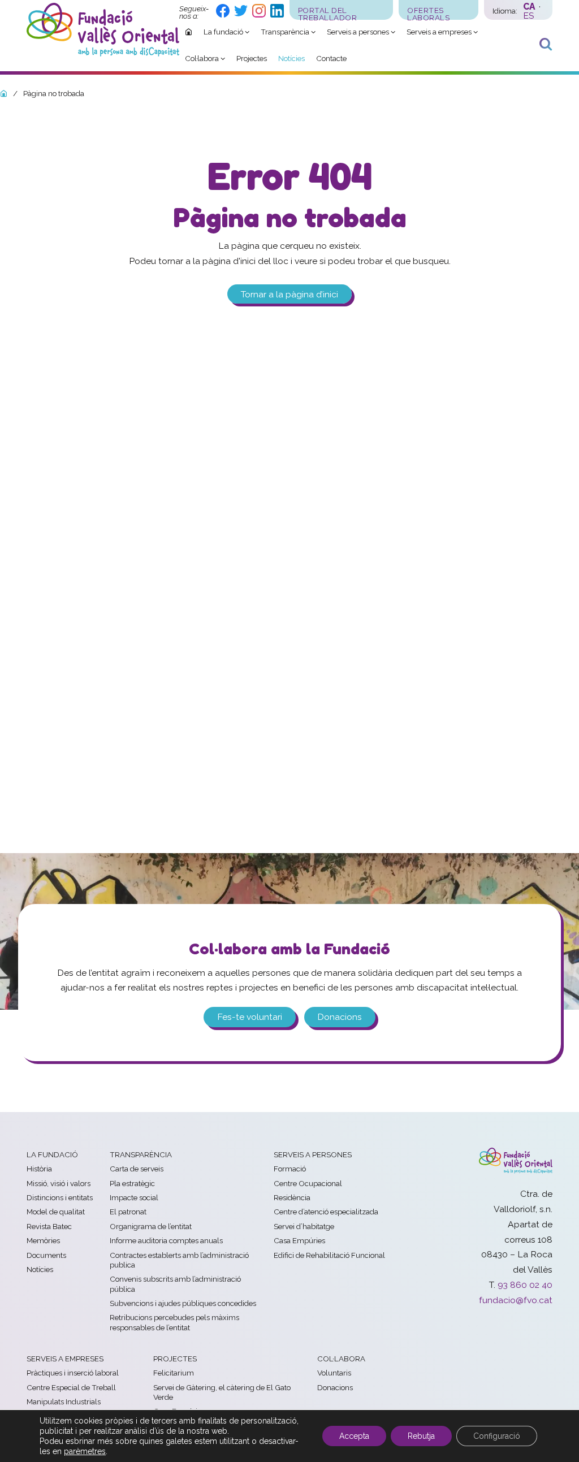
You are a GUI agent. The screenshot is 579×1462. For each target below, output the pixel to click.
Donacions (339, 1016)
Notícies (40, 1269)
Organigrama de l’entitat (151, 1226)
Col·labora (341, 1358)
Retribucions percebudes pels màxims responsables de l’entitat (174, 1322)
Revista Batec (49, 1226)
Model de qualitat (56, 1211)
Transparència (141, 1154)
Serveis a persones (313, 1154)
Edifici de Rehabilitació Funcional (329, 1255)
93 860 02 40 (525, 1284)
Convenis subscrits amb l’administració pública (175, 1283)
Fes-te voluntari (249, 1016)
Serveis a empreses (65, 1358)
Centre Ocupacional (308, 1183)
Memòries (43, 1240)
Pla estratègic (132, 1183)
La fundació (52, 1154)
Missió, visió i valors (58, 1183)
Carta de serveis (136, 1168)
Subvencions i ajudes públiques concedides (183, 1303)
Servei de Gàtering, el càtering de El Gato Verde (222, 1392)
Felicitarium (173, 1372)
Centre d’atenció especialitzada (326, 1211)
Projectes (175, 1358)
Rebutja (421, 1436)
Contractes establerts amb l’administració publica (179, 1260)
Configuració (496, 1436)
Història (39, 1168)
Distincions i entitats (60, 1197)
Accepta (354, 1436)
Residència (292, 1197)
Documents (46, 1255)
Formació (290, 1168)
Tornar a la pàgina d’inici (289, 293)
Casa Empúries (299, 1240)
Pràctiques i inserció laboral (73, 1372)
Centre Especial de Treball (71, 1387)
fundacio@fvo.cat (515, 1300)
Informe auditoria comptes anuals (166, 1240)
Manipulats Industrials (64, 1401)
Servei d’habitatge (304, 1226)
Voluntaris (334, 1372)
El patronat (128, 1211)
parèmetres (85, 1451)
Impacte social (134, 1197)
